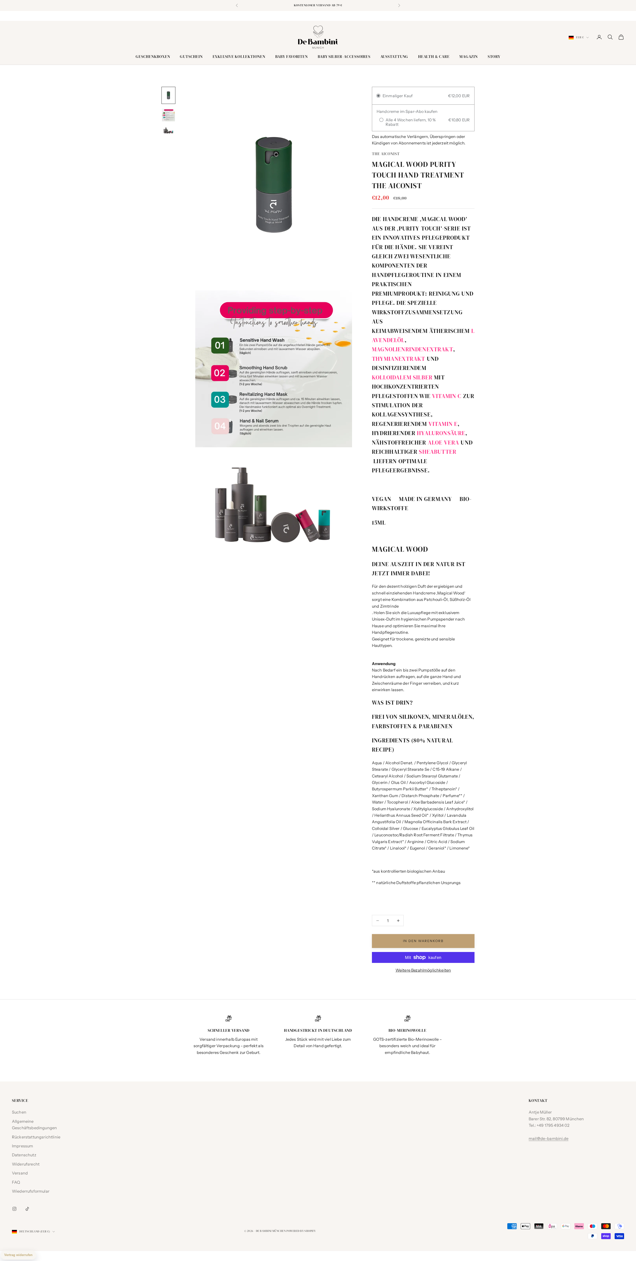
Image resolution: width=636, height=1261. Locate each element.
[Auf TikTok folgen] (27, 1208)
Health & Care (433, 56)
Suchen (19, 1112)
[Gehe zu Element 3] (168, 130)
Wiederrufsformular (30, 1191)
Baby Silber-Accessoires (344, 56)
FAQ (16, 1182)
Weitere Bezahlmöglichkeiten (423, 970)
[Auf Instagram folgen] (14, 1208)
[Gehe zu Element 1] (168, 95)
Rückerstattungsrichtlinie (36, 1136)
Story (494, 56)
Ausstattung (394, 56)
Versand (20, 1173)
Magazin (468, 56)
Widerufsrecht (26, 1164)
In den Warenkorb (423, 941)
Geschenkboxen (153, 56)
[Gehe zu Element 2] (168, 115)
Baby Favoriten (291, 56)
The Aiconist (385, 153)
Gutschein (191, 56)
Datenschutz (24, 1154)
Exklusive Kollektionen (239, 56)
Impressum (22, 1145)
